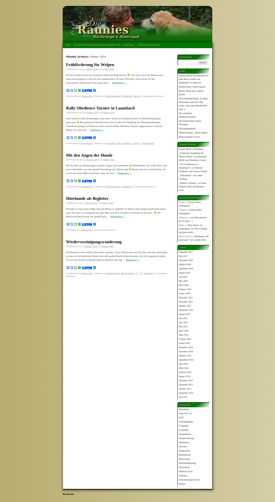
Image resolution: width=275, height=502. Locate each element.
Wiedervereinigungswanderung (94, 242)
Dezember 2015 (186, 297)
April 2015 (184, 331)
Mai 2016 (183, 281)
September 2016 (186, 268)
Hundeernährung (186, 438)
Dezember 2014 (186, 347)
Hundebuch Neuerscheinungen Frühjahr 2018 (97, 45)
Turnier (136, 143)
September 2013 (186, 393)
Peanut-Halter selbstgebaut (191, 149)
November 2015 (186, 302)
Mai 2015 (183, 326)
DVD (181, 417)
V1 (137, 273)
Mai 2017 (183, 256)
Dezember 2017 (186, 252)
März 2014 (184, 368)
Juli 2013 (183, 397)
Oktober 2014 (185, 355)
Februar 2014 (185, 372)
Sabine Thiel (108, 69)
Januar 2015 (184, 343)
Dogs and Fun (185, 413)
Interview (183, 446)
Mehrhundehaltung (187, 463)
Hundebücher (185, 434)
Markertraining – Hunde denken (193, 133)
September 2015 (186, 310)
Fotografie (183, 426)
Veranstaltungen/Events (189, 480)
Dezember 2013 (186, 380)
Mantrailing (184, 459)
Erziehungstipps (186, 422)
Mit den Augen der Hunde (89, 155)
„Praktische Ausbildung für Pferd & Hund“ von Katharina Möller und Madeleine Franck (192, 156)
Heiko (181, 225)
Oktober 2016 (185, 264)
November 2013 (186, 385)
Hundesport (184, 442)
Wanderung (149, 273)
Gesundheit (184, 430)
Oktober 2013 (185, 389)
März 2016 (184, 285)
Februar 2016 (185, 289)
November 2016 (186, 260)
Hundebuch (127, 96)
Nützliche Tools (186, 471)
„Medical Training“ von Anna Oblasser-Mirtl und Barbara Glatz (192, 186)
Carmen (182, 210)
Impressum (128, 45)
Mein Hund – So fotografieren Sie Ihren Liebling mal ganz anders (193, 228)
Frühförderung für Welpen (90, 64)
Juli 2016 (183, 277)
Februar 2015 (185, 339)
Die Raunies (68, 494)
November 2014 (186, 351)
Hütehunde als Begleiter (87, 198)
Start (68, 45)
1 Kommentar (147, 143)
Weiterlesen (119, 82)
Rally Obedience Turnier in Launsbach (100, 108)
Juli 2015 (183, 318)
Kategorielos (87, 96)
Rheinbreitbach (127, 273)
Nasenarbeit (184, 467)
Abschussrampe (113, 273)
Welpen (136, 96)
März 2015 (184, 335)
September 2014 (186, 360)
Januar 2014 (184, 376)
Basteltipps (184, 409)
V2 (141, 273)
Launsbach (111, 143)
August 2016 (184, 273)
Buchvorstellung (113, 96)
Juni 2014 (183, 364)
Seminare (183, 475)
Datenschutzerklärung (149, 45)
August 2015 (184, 314)
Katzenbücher (185, 455)
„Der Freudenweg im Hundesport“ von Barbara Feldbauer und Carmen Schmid (193, 168)
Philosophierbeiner (187, 128)
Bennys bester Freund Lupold (192, 87)
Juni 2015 (183, 322)
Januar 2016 (184, 293)
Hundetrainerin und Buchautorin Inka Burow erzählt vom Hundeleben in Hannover (193, 79)
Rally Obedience (124, 143)
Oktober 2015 (185, 306)
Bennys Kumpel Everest (189, 137)
